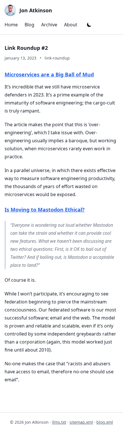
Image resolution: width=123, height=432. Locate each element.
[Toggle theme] (89, 24)
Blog (29, 24)
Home (11, 24)
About (70, 24)
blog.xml (104, 422)
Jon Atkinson (35, 10)
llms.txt (59, 422)
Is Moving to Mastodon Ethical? (45, 209)
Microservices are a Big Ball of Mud (49, 74)
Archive (49, 24)
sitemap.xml (81, 422)
